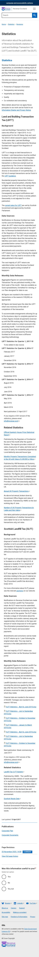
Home (4, 24)
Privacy (32, 917)
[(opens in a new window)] (3, 925)
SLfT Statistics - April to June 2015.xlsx (21, 707)
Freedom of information (19, 917)
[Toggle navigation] (34, 9)
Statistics (11, 24)
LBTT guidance (10, 176)
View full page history (10, 856)
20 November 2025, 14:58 (11, 852)
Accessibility (6, 912)
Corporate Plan (7, 831)
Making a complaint (19, 912)
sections (19, 591)
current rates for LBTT (13, 205)
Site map (5, 917)
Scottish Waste (11, 799)
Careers (13, 908)
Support (22, 908)
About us (5, 908)
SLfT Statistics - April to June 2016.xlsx (21, 732)
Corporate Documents (10, 835)
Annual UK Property (16, 491)
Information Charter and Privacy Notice (16, 110)
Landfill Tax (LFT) (13, 772)
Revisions (19, 24)
